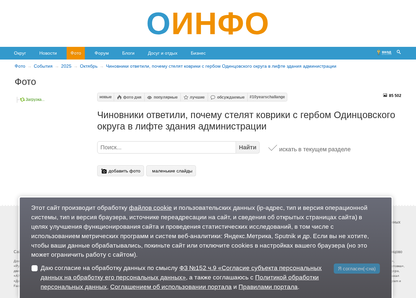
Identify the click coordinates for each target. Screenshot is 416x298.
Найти (247, 147)
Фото (76, 53)
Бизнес (198, 53)
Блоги (128, 53)
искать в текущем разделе (315, 149)
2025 (66, 66)
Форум (102, 53)
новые (105, 97)
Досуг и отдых (162, 53)
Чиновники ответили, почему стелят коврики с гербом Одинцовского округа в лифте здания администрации (221, 66)
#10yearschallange (267, 97)
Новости (48, 53)
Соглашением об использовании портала (171, 286)
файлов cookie (150, 207)
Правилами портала (268, 286)
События (43, 66)
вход (386, 52)
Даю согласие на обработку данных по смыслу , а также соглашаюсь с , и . (181, 277)
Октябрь (89, 66)
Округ (20, 53)
